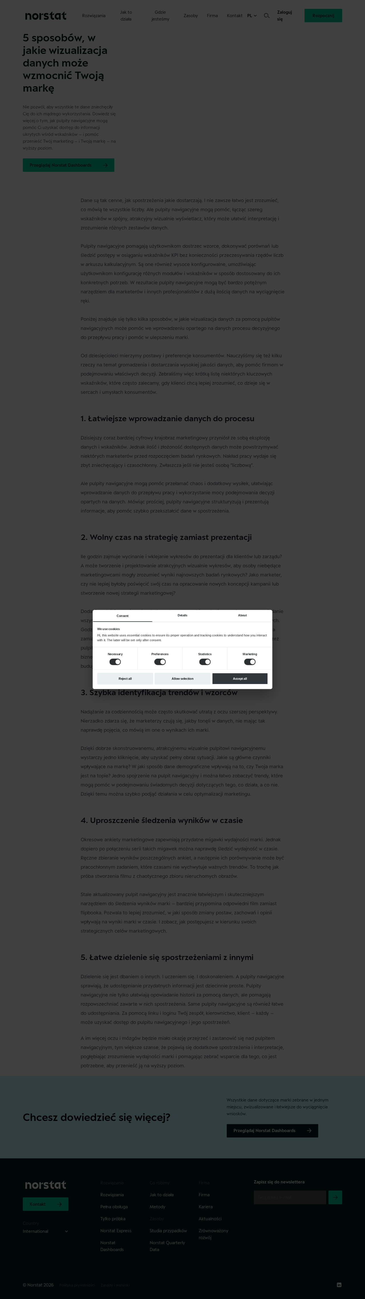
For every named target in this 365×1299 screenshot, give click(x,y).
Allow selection (182, 678)
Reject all (125, 678)
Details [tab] (182, 615)
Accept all (240, 678)
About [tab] (242, 615)
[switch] (160, 662)
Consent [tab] (123, 616)
